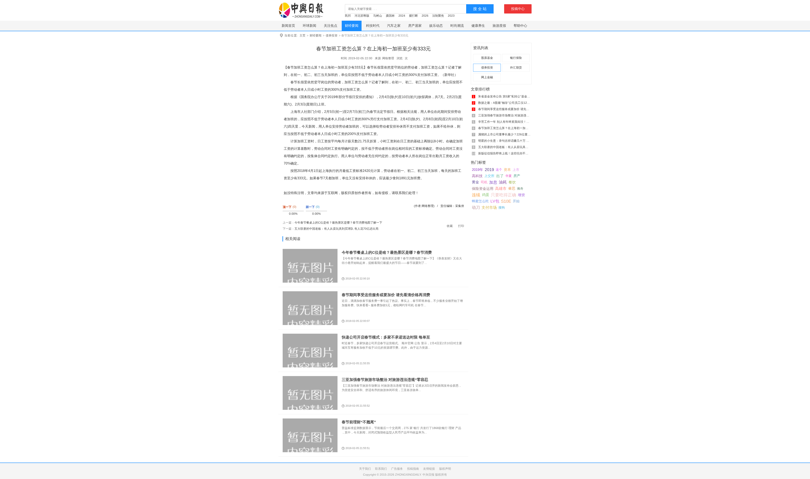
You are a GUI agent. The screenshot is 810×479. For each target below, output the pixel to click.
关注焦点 (330, 25)
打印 (461, 226)
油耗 (503, 182)
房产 (516, 176)
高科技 (477, 176)
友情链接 (429, 468)
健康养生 (478, 25)
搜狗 (501, 207)
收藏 (450, 226)
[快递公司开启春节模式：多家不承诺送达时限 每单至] (310, 359)
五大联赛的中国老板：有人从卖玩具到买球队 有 (509, 147)
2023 (451, 15)
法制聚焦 (438, 15)
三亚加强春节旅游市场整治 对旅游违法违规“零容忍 (385, 380)
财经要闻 (351, 25)
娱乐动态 (436, 25)
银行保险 (516, 57)
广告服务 (397, 468)
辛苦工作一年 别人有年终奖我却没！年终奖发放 (509, 121)
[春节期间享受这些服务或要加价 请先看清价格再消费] (310, 316)
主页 (302, 35)
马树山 (377, 15)
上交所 (489, 176)
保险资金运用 (482, 188)
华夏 (508, 176)
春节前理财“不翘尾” (359, 422)
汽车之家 (394, 25)
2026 (425, 15)
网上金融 (487, 77)
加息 (493, 182)
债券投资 (332, 35)
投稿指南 (413, 468)
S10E (506, 201)
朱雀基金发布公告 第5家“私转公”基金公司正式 (508, 96)
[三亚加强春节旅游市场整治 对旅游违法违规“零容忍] (310, 401)
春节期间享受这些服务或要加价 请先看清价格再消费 (386, 295)
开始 (516, 201)
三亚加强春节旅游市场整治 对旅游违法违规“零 (508, 115)
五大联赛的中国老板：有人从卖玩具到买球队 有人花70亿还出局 (336, 228)
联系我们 (381, 468)
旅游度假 (499, 25)
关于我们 (365, 468)
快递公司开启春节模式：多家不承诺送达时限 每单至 (386, 337)
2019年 (477, 169)
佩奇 (520, 188)
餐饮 (512, 182)
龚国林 (390, 15)
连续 (476, 195)
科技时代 (372, 25)
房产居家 (415, 25)
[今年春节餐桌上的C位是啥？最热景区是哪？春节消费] (310, 274)
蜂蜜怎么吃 (480, 201)
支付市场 (489, 207)
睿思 (511, 188)
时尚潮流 (457, 25)
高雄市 (500, 188)
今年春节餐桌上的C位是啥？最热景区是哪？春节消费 (387, 252)
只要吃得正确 (503, 195)
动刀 (476, 207)
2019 (489, 169)
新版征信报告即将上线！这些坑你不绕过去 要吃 (509, 153)
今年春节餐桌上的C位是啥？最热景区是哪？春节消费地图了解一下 (338, 222)
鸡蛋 (485, 195)
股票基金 (487, 57)
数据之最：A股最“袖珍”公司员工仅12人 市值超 (509, 102)
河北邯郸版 (362, 15)
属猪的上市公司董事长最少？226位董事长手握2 (509, 134)
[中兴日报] (301, 10)
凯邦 (348, 15)
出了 (500, 176)
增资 (521, 195)
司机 (484, 182)
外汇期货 (516, 67)
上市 (516, 169)
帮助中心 (520, 25)
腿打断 (413, 15)
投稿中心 (518, 9)
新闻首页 (288, 25)
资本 (507, 169)
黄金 (475, 182)
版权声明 (445, 468)
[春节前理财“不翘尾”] (310, 443)
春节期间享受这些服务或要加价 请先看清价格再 (509, 109)
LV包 (494, 201)
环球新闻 (309, 25)
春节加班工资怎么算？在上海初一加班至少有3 (508, 128)
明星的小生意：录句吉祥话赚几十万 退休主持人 (509, 140)
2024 (401, 15)
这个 (499, 169)
